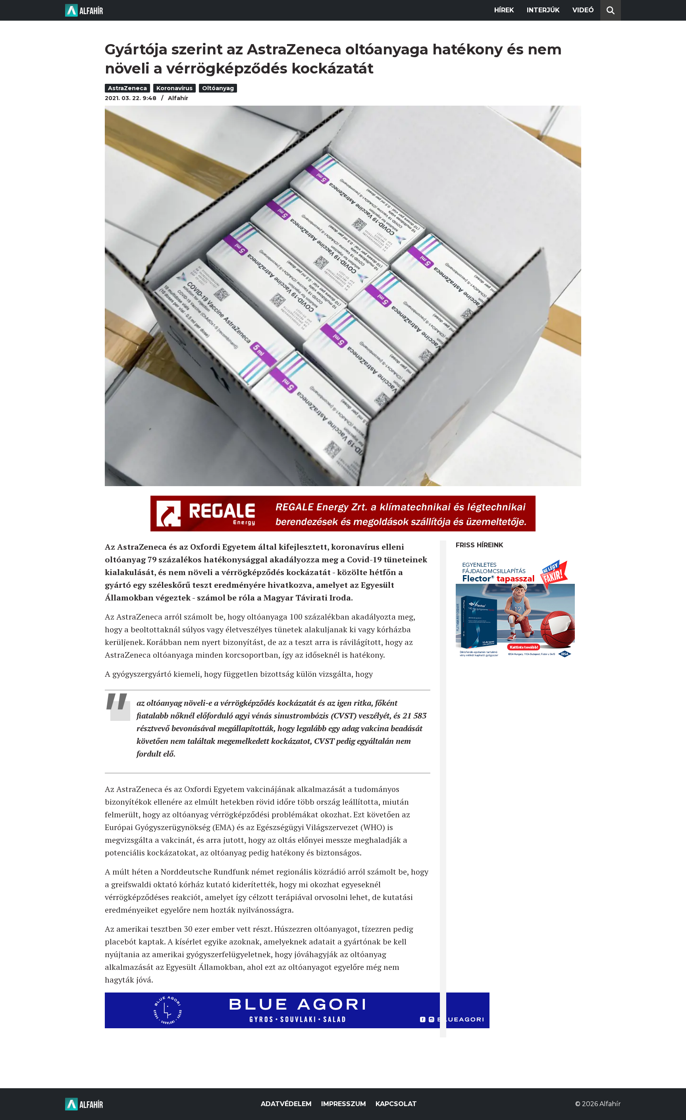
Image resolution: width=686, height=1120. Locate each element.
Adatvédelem (286, 1104)
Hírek (504, 10)
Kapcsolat (396, 1104)
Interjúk (543, 10)
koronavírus (174, 88)
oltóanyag (218, 88)
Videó (583, 10)
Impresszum (343, 1104)
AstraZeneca (127, 88)
